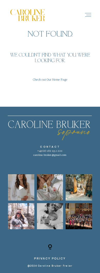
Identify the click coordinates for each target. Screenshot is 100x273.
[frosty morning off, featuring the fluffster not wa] (21, 216)
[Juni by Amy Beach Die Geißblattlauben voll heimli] (21, 187)
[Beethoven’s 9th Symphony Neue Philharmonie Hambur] (79, 216)
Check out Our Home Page (50, 80)
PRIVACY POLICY (50, 258)
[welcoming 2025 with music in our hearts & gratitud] (50, 216)
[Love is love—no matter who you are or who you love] (50, 187)
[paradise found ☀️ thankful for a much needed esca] (79, 187)
